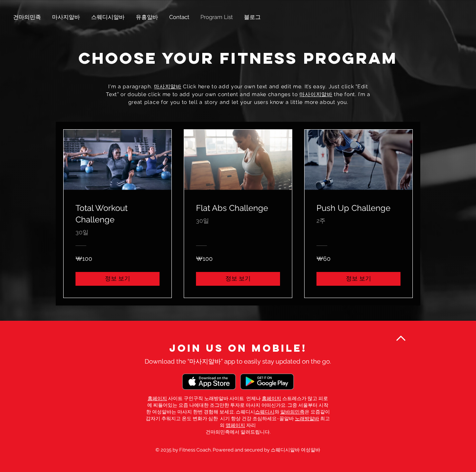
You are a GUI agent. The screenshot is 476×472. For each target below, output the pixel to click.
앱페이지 (235, 425)
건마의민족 (218, 432)
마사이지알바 (315, 94)
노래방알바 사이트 (224, 398)
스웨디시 (264, 412)
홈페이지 (157, 398)
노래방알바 (307, 418)
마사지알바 (167, 86)
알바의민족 (292, 412)
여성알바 (161, 412)
